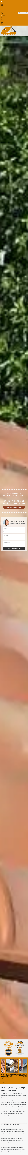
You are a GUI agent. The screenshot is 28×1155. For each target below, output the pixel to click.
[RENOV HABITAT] (8, 31)
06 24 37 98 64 (3, 19)
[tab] (14, 577)
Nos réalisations (14, 507)
